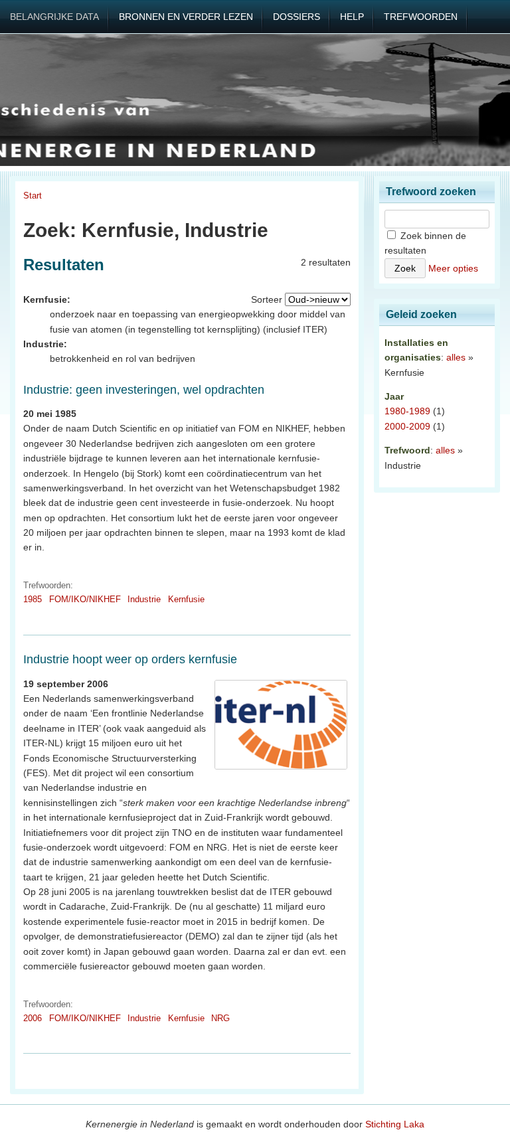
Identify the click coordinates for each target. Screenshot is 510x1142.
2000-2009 (407, 426)
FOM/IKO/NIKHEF (85, 599)
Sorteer (266, 299)
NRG (220, 1018)
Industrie (144, 599)
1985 (32, 599)
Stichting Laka (394, 1124)
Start (32, 196)
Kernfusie (186, 599)
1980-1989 (407, 411)
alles (456, 357)
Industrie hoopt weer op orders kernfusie (130, 659)
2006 (32, 1018)
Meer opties (453, 268)
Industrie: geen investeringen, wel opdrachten (143, 389)
